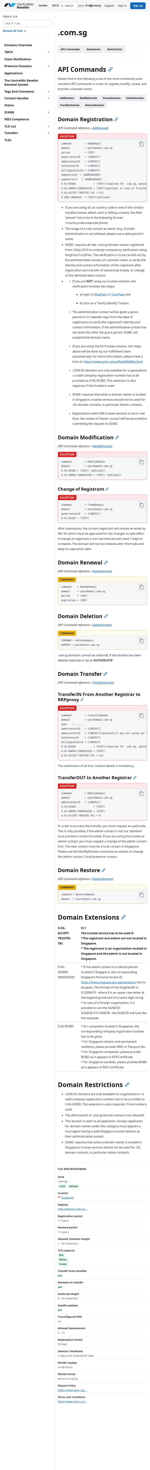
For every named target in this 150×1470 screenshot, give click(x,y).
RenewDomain (112, 98)
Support (109, 5)
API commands (70, 49)
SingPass (100, 294)
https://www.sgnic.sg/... (72, 1390)
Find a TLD (10, 16)
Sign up (138, 5)
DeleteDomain (135, 98)
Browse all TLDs (14, 31)
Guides (43, 5)
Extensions (93, 49)
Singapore (67, 1197)
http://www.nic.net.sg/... (72, 1209)
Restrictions (114, 49)
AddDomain (67, 98)
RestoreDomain (94, 105)
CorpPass (118, 294)
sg (65, 1181)
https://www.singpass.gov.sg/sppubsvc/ (108, 982)
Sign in (122, 5)
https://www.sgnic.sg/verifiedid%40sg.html (113, 362)
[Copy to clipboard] (141, 144)
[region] (102, 170)
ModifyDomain (88, 98)
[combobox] (27, 23)
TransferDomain (70, 105)
